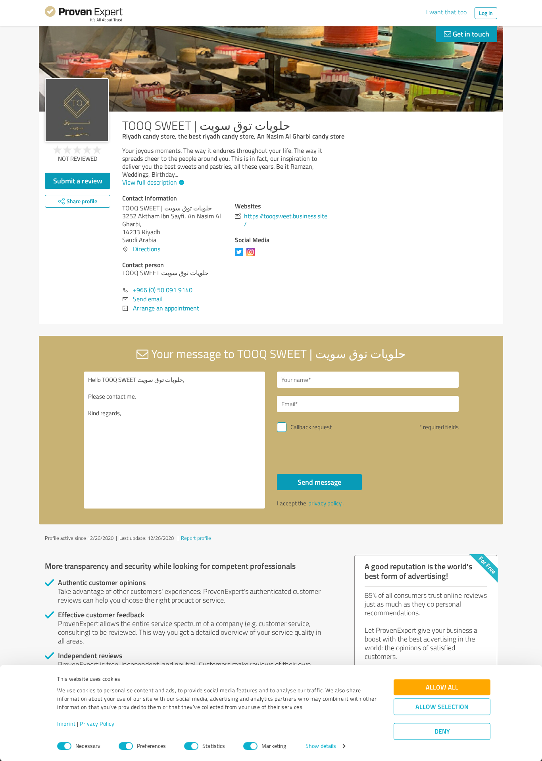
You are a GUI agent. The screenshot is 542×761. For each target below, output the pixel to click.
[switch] (126, 746)
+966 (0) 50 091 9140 (162, 289)
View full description (149, 182)
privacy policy (325, 503)
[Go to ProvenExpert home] (84, 15)
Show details (321, 746)
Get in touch (470, 34)
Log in (486, 13)
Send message (319, 482)
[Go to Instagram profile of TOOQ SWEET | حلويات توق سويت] (252, 255)
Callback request (311, 427)
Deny (442, 731)
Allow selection (442, 706)
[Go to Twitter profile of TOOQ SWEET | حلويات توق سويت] (240, 255)
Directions (146, 249)
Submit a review (77, 180)
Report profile (196, 537)
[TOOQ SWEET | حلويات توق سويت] (77, 110)
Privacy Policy (97, 724)
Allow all (442, 687)
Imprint (66, 724)
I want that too (446, 12)
